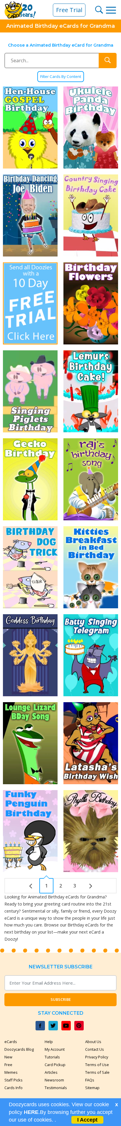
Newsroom (54, 1080)
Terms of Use (97, 1064)
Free (8, 1064)
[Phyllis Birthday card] (90, 831)
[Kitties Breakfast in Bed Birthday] (90, 567)
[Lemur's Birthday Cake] (90, 391)
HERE (31, 1112)
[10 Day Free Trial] (30, 303)
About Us (93, 1041)
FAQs (89, 1080)
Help (49, 1041)
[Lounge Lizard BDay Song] (30, 743)
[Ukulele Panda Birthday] (90, 127)
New (8, 1057)
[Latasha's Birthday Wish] (90, 743)
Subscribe (61, 999)
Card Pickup (55, 1064)
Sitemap (92, 1087)
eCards (10, 1041)
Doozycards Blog (19, 1049)
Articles (51, 1072)
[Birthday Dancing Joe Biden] (30, 215)
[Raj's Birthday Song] (90, 479)
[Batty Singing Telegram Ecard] (90, 655)
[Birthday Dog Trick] (30, 567)
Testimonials (56, 1087)
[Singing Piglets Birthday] (30, 391)
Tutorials (52, 1057)
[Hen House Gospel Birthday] (30, 127)
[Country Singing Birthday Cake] (90, 215)
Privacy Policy (96, 1057)
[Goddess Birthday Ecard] (30, 655)
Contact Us (94, 1049)
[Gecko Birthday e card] (30, 479)
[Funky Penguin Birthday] (30, 831)
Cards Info (13, 1087)
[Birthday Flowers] (90, 303)
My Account (55, 1049)
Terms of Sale (97, 1072)
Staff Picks (13, 1080)
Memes (11, 1072)
